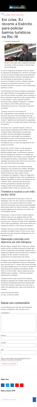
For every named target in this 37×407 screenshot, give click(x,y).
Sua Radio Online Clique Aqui (14, 15)
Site (2, 349)
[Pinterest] (22, 385)
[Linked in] (12, 385)
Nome (3, 335)
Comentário (5, 313)
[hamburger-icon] (32, 3)
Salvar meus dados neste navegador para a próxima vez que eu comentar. (15, 359)
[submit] (34, 399)
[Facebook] (2, 385)
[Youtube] (17, 385)
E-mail (3, 342)
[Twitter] (7, 385)
